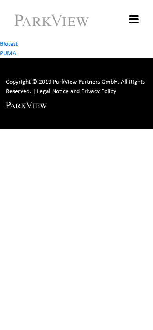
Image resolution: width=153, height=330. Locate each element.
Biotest (9, 43)
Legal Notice (53, 91)
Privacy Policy (98, 91)
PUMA (8, 53)
